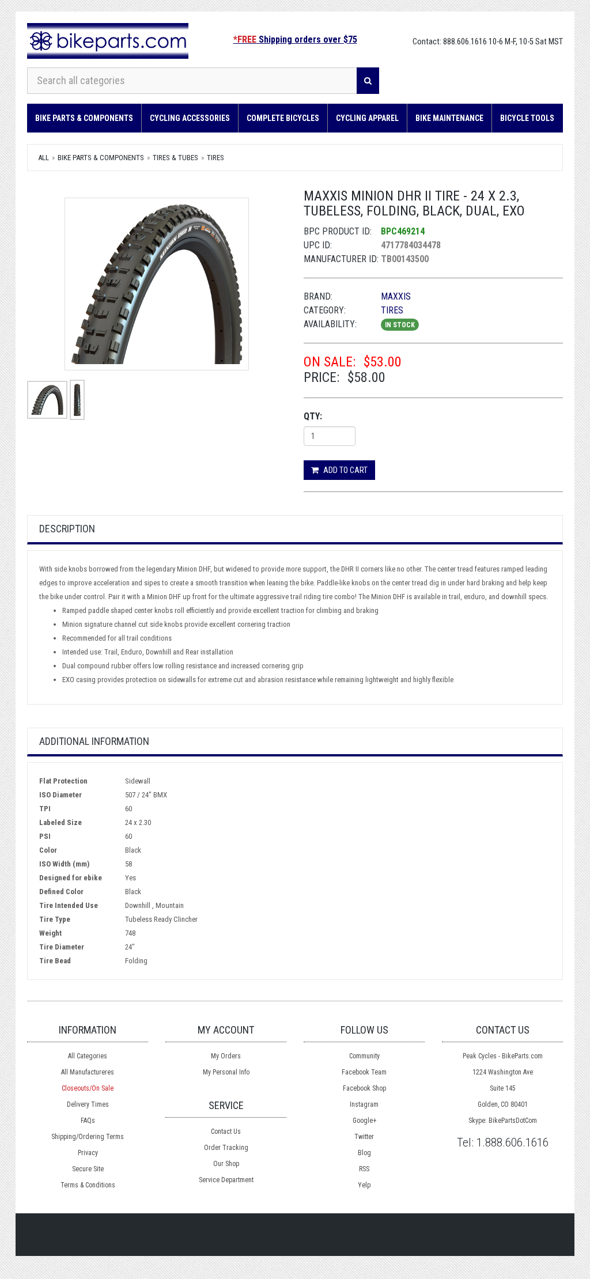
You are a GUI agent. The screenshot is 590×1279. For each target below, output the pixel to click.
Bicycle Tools (527, 118)
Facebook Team (364, 1072)
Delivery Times (88, 1104)
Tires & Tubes (175, 157)
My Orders (226, 1056)
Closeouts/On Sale (88, 1088)
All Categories (87, 1056)
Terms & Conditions (87, 1185)
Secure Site (88, 1169)
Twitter (364, 1137)
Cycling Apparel (367, 118)
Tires (215, 157)
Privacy (88, 1153)
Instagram (364, 1104)
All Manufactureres (87, 1072)
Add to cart (345, 470)
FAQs (88, 1121)
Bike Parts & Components (84, 118)
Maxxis (396, 296)
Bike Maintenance (449, 118)
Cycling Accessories (190, 118)
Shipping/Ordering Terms (87, 1137)
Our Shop (226, 1164)
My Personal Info (226, 1072)
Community (364, 1056)
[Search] (368, 80)
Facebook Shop (364, 1088)
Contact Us (226, 1131)
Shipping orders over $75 (295, 39)
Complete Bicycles (283, 118)
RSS (364, 1169)
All (43, 157)
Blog (364, 1153)
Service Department (226, 1180)
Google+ (364, 1121)
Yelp (364, 1185)
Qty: (313, 416)
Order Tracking (226, 1148)
